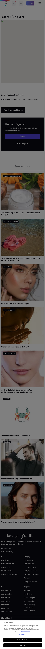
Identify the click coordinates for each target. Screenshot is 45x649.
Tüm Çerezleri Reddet (22, 639)
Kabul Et (22, 645)
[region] (22, 634)
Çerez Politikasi (25, 631)
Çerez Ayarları (22, 634)
